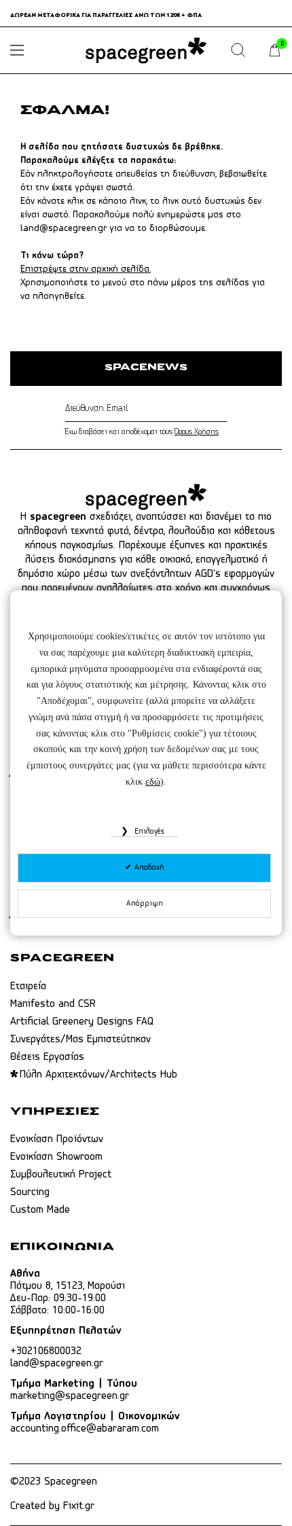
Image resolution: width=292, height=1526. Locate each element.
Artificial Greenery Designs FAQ (81, 1021)
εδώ (152, 782)
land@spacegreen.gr (63, 229)
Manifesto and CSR (53, 1004)
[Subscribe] (224, 409)
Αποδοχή (148, 868)
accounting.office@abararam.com (84, 1428)
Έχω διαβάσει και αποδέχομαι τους (142, 432)
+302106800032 (45, 1351)
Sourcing (30, 1192)
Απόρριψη (144, 904)
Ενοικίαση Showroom (56, 1157)
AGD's (208, 574)
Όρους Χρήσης (197, 432)
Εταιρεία (28, 986)
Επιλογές (148, 832)
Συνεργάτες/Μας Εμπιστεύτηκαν (80, 1039)
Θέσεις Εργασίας (47, 1057)
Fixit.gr (78, 1506)
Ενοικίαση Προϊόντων (56, 1139)
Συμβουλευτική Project (60, 1174)
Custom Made (40, 1210)
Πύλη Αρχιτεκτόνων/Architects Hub (98, 1074)
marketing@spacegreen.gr (69, 1396)
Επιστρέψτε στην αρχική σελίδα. (85, 269)
